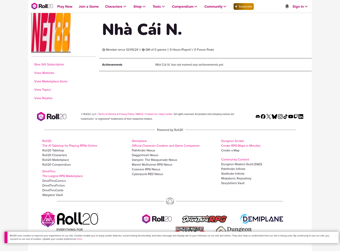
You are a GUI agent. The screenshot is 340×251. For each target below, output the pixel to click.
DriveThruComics (54, 180)
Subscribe (245, 6)
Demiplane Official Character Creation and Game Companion (166, 143)
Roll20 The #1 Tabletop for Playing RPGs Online (69, 143)
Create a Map (230, 150)
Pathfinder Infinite (233, 169)
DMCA (139, 114)
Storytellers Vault (233, 183)
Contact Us (151, 114)
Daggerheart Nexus (145, 155)
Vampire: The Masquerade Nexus (154, 160)
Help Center (165, 114)
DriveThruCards (52, 190)
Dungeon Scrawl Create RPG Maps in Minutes (240, 143)
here (79, 239)
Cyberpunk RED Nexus (147, 174)
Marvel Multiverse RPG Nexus (152, 164)
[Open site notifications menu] (287, 7)
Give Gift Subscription (49, 64)
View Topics (42, 89)
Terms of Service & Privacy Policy (116, 114)
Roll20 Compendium (56, 164)
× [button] (336, 236)
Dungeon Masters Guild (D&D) (241, 164)
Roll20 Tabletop (53, 150)
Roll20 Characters (54, 155)
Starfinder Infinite (233, 173)
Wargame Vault (52, 195)
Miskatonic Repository (236, 178)
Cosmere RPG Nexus (146, 169)
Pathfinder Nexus (143, 150)
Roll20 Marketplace (55, 160)
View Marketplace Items (50, 81)
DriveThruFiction (53, 185)
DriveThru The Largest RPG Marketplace (62, 173)
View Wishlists (44, 73)
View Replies (43, 98)
